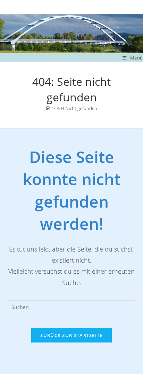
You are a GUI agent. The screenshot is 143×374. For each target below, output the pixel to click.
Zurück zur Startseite (71, 335)
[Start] (48, 108)
